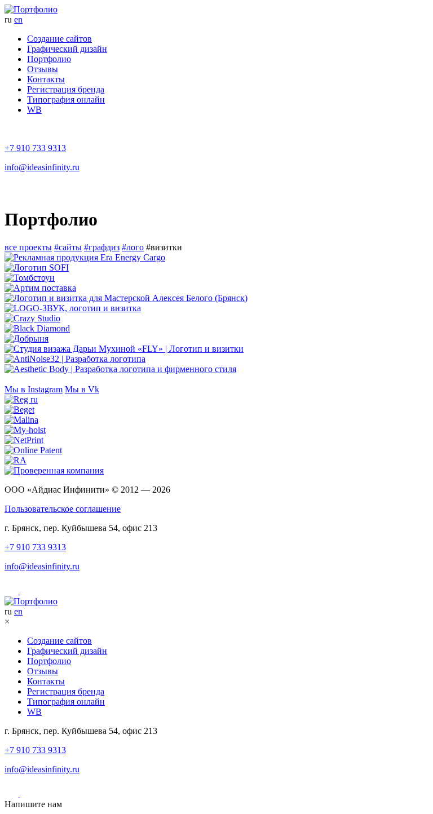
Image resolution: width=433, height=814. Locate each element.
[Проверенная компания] (216, 471)
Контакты (46, 79)
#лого (133, 247)
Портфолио (49, 59)
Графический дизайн (67, 49)
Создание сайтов (59, 38)
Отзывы (42, 69)
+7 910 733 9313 (35, 148)
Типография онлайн (66, 99)
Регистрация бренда (65, 89)
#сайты (68, 247)
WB (34, 109)
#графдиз (102, 247)
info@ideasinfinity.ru (42, 167)
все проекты (28, 247)
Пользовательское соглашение (63, 509)
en (18, 19)
